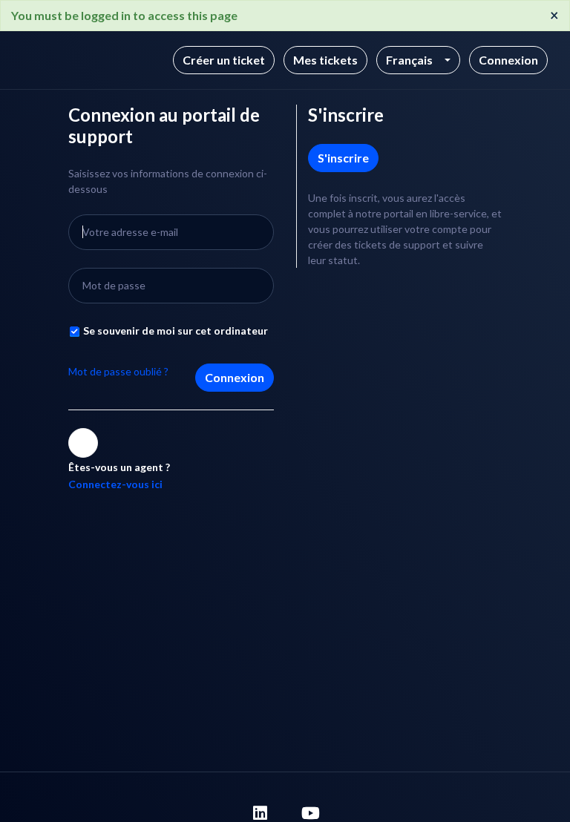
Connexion (234, 377)
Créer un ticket (224, 60)
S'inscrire (343, 158)
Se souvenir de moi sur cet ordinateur (175, 330)
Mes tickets (325, 60)
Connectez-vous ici (115, 484)
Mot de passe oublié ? (118, 371)
